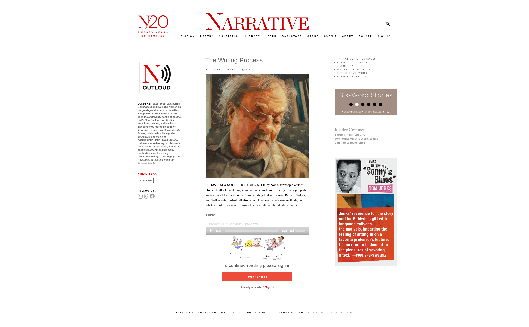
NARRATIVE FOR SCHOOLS (356, 59)
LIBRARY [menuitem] (252, 36)
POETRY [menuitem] (207, 36)
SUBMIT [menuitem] (330, 36)
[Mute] (292, 231)
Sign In (269, 287)
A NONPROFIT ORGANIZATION (332, 312)
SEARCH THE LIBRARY (353, 62)
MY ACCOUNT (231, 312)
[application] (257, 231)
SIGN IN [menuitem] (384, 36)
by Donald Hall (221, 69)
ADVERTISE (207, 312)
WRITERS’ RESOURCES (353, 69)
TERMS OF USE (291, 312)
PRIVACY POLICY (260, 312)
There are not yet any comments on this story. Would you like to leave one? (357, 138)
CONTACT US (183, 312)
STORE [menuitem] (313, 36)
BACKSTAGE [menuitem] (292, 36)
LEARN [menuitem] (271, 36)
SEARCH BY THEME (351, 66)
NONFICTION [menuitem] (229, 36)
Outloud (146, 180)
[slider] (301, 230)
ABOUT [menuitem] (348, 36)
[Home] (150, 35)
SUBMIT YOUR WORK (352, 73)
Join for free (257, 276)
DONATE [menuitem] (365, 36)
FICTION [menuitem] (188, 36)
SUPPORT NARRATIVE (352, 76)
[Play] (211, 231)
